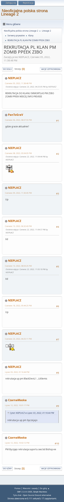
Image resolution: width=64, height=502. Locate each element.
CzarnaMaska (17, 400)
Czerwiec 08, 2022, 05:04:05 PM (18, 153)
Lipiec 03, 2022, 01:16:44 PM (17, 372)
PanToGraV (15, 115)
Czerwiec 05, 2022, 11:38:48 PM (18, 83)
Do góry (7, 468)
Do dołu (7, 69)
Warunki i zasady (30, 488)
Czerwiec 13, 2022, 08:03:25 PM (18, 266)
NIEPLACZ (14, 78)
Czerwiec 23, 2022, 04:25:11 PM (18, 339)
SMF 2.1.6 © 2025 (24, 492)
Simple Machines (40, 492)
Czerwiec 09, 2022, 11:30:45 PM (18, 193)
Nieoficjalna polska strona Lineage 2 (24, 12)
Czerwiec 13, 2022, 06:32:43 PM (18, 226)
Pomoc (18, 488)
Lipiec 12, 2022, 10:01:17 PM (17, 405)
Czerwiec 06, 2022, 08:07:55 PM (18, 120)
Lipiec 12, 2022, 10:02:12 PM (17, 442)
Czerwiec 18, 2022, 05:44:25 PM (18, 305)
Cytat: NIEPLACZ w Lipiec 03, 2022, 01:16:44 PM (32, 412)
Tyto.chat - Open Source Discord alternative (32, 495)
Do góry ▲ (44, 488)
